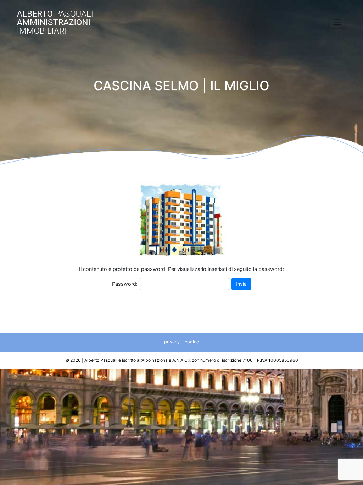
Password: (125, 284)
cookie (192, 341)
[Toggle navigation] (337, 22)
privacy (172, 341)
